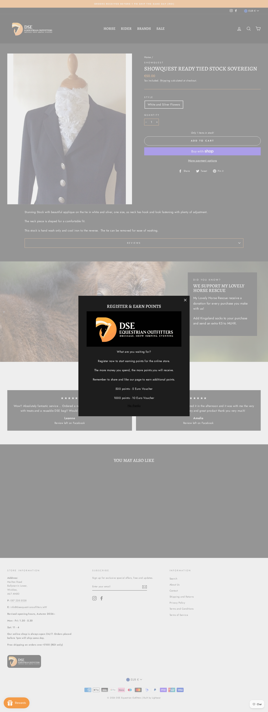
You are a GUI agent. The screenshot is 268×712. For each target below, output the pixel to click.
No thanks (134, 405)
